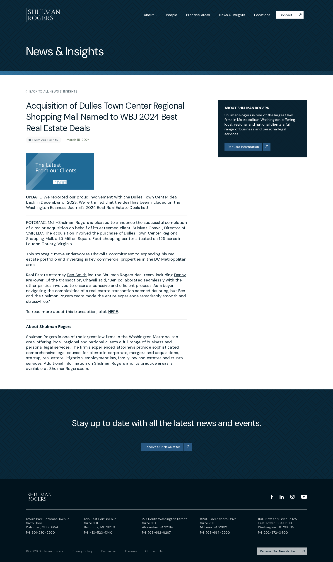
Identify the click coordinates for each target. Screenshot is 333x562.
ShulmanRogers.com (68, 368)
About (149, 15)
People (171, 15)
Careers (131, 551)
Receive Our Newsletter (162, 447)
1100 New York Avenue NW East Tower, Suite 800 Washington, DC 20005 (277, 523)
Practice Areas (198, 15)
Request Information (243, 147)
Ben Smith (77, 275)
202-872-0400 (276, 532)
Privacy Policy (82, 551)
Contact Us (153, 551)
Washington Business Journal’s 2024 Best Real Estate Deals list (86, 207)
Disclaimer (109, 551)
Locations (262, 15)
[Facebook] (272, 497)
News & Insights (232, 15)
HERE (113, 311)
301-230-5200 (43, 532)
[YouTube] (304, 497)
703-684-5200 (218, 532)
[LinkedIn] (282, 497)
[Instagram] (292, 497)
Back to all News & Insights (53, 91)
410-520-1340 (101, 532)
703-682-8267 (159, 532)
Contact (286, 15)
